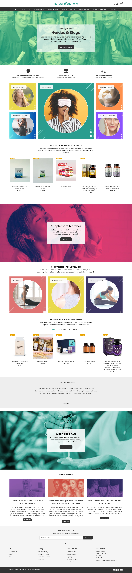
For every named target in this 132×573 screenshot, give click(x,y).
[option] (66, 38)
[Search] (113, 3)
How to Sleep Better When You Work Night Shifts (104, 502)
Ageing (69, 557)
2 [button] (66, 403)
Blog (10, 557)
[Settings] (117, 3)
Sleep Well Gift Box (42, 361)
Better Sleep (26, 9)
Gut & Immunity (84, 9)
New (16, 9)
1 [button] (64, 403)
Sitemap (41, 559)
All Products (71, 552)
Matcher (66, 239)
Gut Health (71, 562)
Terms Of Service (44, 557)
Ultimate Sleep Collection (66, 361)
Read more (27, 520)
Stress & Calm (39, 9)
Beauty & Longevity (100, 9)
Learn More (66, 447)
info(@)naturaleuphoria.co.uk (106, 560)
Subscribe (88, 537)
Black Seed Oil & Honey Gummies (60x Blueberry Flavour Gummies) (66, 188)
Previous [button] (3, 38)
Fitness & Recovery (69, 9)
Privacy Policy (43, 552)
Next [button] (129, 38)
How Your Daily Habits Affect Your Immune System (27, 502)
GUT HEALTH (62, 330)
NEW (69, 330)
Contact (113, 9)
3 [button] (68, 403)
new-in (13, 158)
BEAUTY (75, 330)
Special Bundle (42, 186)
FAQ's (11, 554)
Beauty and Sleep (89, 361)
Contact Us (13, 552)
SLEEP (53, 330)
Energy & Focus (53, 9)
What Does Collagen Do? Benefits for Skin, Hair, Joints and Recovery (66, 502)
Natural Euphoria (20, 569)
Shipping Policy (43, 554)
